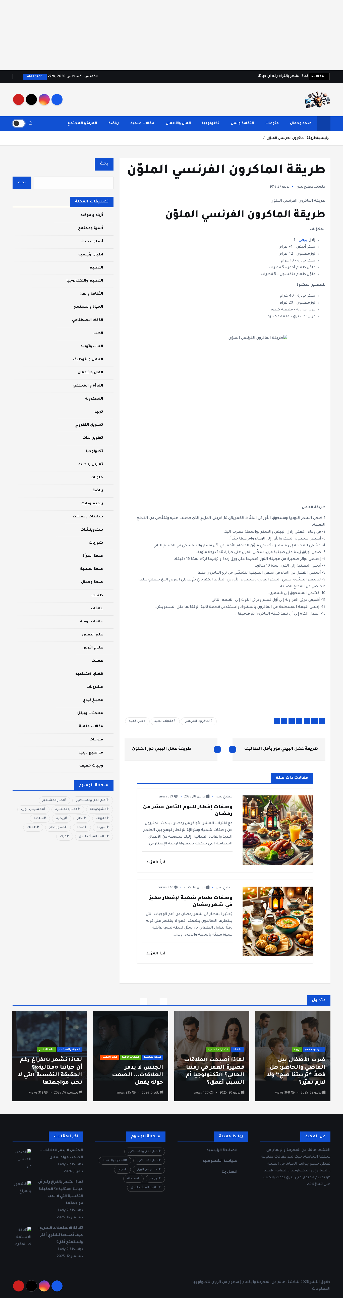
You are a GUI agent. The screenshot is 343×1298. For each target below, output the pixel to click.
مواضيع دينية (91, 753)
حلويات (320, 187)
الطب (98, 334)
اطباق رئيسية (90, 255)
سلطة (39, 818)
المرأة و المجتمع (82, 124)
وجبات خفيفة (91, 766)
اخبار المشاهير (53, 800)
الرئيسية (323, 138)
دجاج (80, 818)
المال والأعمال (178, 124)
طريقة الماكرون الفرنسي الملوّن (292, 138)
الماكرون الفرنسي (197, 721)
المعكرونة (94, 399)
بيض (303, 240)
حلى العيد (136, 721)
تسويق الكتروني (89, 425)
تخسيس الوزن (32, 809)
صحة (80, 827)
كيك (63, 836)
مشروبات (95, 687)
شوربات (96, 543)
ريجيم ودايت (92, 504)
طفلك (97, 596)
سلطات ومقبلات (88, 517)
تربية (98, 412)
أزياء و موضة (91, 215)
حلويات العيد (164, 721)
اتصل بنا (229, 1172)
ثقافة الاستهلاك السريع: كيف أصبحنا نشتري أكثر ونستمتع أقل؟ (60, 1235)
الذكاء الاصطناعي (87, 320)
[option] (292, 1056)
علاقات (97, 609)
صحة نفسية (91, 569)
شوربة (101, 827)
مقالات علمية (142, 124)
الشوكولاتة (98, 809)
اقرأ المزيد (156, 862)
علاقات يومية (91, 622)
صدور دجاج (56, 827)
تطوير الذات (93, 438)
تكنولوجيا (210, 124)
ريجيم (60, 818)
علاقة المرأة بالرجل (92, 836)
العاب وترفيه (92, 347)
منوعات (272, 124)
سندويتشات (92, 530)
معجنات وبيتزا (90, 714)
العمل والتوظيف (88, 360)
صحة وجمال (301, 124)
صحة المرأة (92, 556)
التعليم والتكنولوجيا (85, 281)
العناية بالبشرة (66, 809)
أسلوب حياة (92, 242)
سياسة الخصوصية (219, 1161)
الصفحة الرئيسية (221, 1151)
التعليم (96, 268)
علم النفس (92, 635)
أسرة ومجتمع (90, 229)
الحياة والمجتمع (88, 307)
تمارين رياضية (90, 465)
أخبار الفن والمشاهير (91, 800)
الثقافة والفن (242, 124)
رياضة (113, 124)
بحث (104, 164)
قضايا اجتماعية (89, 674)
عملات (97, 661)
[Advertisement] (192, 35)
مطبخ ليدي (305, 187)
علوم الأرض (92, 648)
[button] (143, 1001)
